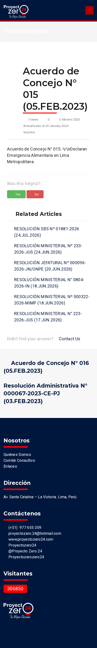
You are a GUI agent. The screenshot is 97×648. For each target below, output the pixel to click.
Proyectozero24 (21, 545)
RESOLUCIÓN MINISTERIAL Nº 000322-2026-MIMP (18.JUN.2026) (52, 299)
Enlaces (10, 466)
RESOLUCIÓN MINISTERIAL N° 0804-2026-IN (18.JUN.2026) (49, 282)
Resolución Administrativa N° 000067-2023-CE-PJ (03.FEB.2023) (45, 393)
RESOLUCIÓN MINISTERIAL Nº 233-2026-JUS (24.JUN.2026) (48, 249)
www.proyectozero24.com (29, 539)
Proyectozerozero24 (25, 557)
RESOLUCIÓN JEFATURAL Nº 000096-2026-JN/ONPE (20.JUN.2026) (50, 265)
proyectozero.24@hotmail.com (33, 533)
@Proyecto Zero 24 (24, 551)
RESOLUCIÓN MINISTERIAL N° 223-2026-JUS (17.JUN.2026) (48, 316)
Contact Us (69, 338)
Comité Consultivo (19, 460)
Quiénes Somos (17, 454)
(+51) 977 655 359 (23, 527)
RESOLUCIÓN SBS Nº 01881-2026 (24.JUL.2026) (46, 232)
